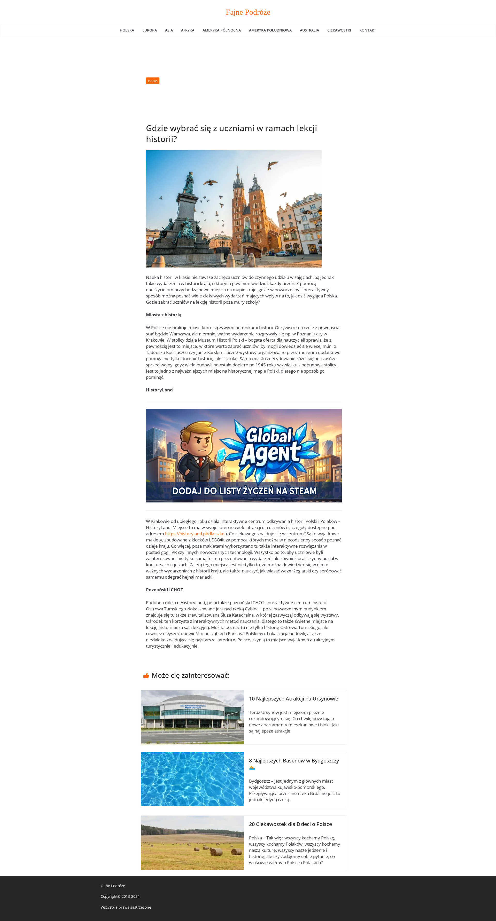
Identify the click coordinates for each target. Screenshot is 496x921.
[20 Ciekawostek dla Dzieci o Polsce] (192, 819)
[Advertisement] (250, 81)
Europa (149, 30)
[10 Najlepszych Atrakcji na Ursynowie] (192, 693)
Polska (127, 30)
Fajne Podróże (248, 12)
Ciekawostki (339, 30)
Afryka (187, 30)
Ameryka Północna (222, 30)
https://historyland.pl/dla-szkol (195, 534)
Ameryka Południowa (270, 30)
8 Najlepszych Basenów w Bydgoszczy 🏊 (294, 764)
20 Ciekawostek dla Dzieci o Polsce (290, 824)
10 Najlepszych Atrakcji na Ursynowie (293, 698)
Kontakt (367, 30)
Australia (309, 30)
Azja (169, 30)
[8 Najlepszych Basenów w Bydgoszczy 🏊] (192, 755)
